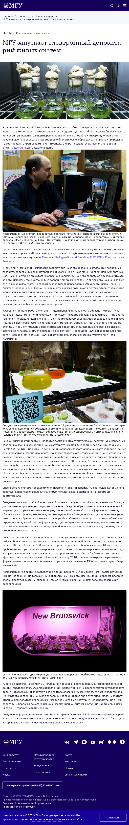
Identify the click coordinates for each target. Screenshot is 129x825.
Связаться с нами (75, 774)
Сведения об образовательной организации (27, 803)
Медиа (68, 768)
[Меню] (124, 6)
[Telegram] (75, 742)
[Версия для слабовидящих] (118, 6)
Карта (68, 755)
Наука (6, 774)
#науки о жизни (41, 33)
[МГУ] (14, 5)
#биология (27, 33)
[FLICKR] (112, 742)
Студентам (9, 768)
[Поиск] (112, 6)
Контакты (70, 761)
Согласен (113, 817)
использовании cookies (46, 819)
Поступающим (12, 761)
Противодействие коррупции (19, 806)
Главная (8, 16)
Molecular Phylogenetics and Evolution (65, 257)
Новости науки (44, 16)
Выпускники (41, 765)
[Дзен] (122, 742)
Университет (11, 755)
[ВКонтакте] (66, 742)
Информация (42, 772)
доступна (20, 147)
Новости (23, 16)
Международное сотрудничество (44, 757)
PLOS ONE (96, 257)
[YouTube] (93, 742)
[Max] (84, 742)
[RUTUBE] (101, 742)
